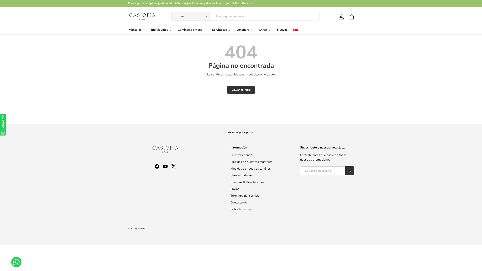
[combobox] (246, 16)
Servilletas (219, 30)
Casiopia (141, 228)
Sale (295, 30)
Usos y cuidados (241, 175)
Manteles (135, 30)
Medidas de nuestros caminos (250, 169)
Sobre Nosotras (241, 209)
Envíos (234, 189)
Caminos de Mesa (190, 30)
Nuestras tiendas (242, 155)
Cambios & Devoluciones (247, 182)
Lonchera (242, 30)
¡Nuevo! (281, 30)
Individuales (159, 30)
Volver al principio (239, 132)
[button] (352, 17)
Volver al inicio (241, 90)
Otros (263, 30)
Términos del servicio (244, 196)
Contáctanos (238, 202)
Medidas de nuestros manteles (251, 162)
